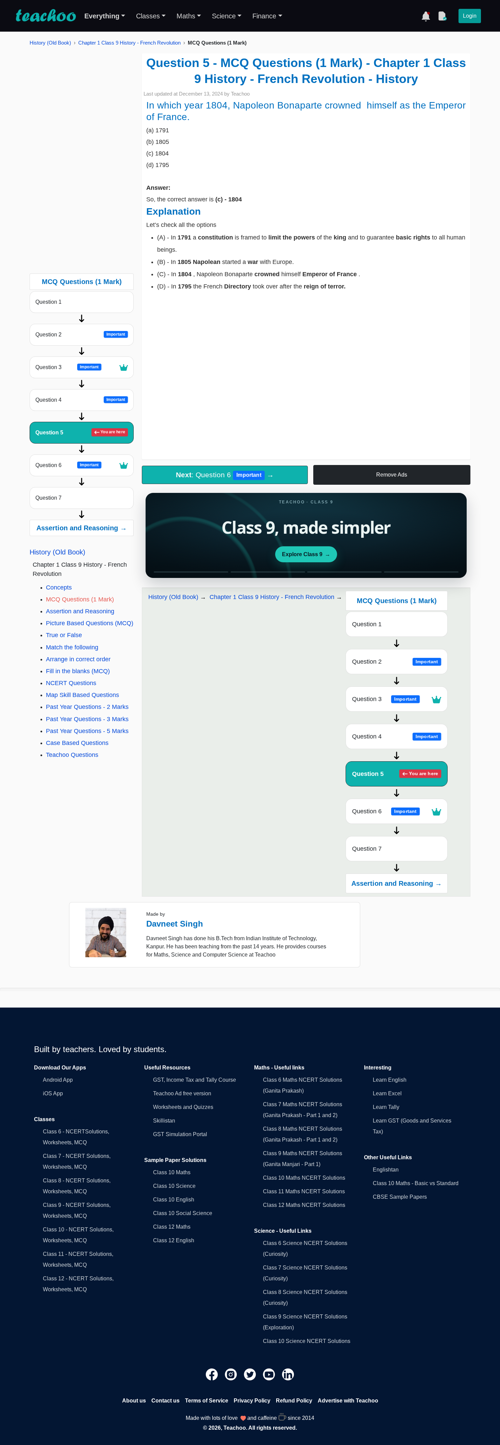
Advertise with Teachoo (348, 1401)
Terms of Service (206, 1401)
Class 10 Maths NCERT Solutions (304, 1178)
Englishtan (386, 1170)
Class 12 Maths (171, 1227)
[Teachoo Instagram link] (231, 1374)
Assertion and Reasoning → (81, 528)
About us (134, 1401)
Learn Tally (386, 1107)
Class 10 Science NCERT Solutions (306, 1341)
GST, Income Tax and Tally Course (194, 1080)
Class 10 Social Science (182, 1213)
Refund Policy (294, 1401)
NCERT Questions (71, 683)
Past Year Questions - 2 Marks (87, 706)
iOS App (53, 1093)
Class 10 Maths (171, 1172)
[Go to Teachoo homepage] (45, 16)
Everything (101, 16)
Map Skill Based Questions (82, 695)
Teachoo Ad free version (182, 1093)
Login (470, 16)
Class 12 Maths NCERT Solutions (304, 1205)
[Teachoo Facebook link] (212, 1374)
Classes (148, 16)
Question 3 (66, 367)
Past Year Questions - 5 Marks (87, 731)
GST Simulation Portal (180, 1134)
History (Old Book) (50, 43)
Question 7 (48, 498)
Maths (186, 16)
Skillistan (164, 1121)
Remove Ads (391, 475)
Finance (264, 16)
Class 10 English (173, 1199)
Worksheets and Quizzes (183, 1107)
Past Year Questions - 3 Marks (87, 719)
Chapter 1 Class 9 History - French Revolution (129, 43)
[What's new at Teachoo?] (426, 16)
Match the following (72, 647)
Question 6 (66, 465)
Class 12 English (173, 1240)
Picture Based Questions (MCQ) (89, 623)
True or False (64, 635)
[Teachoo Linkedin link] (288, 1374)
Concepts (59, 587)
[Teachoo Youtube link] (270, 1374)
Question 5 (80, 432)
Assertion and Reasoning (80, 611)
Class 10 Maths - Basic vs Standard (416, 1183)
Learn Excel (387, 1093)
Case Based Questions (77, 743)
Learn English (389, 1080)
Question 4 (80, 400)
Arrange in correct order (78, 659)
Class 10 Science (174, 1186)
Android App (58, 1080)
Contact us (165, 1401)
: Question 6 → (225, 475)
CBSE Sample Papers (400, 1197)
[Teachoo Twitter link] (250, 1374)
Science (224, 16)
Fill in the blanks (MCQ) (78, 671)
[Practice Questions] (442, 16)
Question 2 (80, 334)
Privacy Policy (252, 1401)
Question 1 (48, 302)
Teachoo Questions (72, 754)
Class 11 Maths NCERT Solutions (304, 1191)
